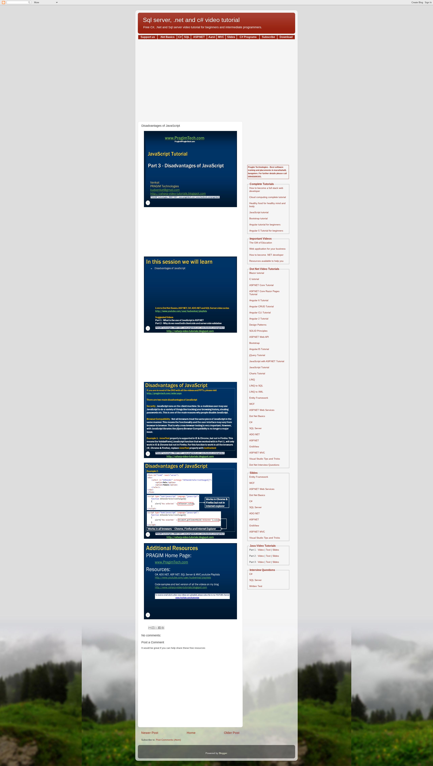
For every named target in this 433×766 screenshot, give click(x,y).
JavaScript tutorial (258, 212)
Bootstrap (254, 343)
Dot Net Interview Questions (264, 465)
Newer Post (149, 733)
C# (250, 422)
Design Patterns (257, 325)
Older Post (231, 733)
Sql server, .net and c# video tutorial (191, 19)
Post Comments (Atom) (168, 740)
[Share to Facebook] (159, 627)
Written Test (255, 586)
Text (268, 550)
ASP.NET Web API (259, 337)
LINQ (252, 379)
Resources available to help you (266, 261)
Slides (275, 550)
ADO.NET (254, 434)
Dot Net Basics (257, 416)
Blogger (223, 753)
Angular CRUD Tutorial (261, 306)
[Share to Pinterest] (162, 627)
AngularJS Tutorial (259, 349)
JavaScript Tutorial (259, 367)
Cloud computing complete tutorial (267, 197)
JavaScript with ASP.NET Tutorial (266, 361)
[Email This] (150, 627)
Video (261, 550)
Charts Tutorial (257, 373)
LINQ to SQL (256, 385)
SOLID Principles (258, 331)
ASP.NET (254, 440)
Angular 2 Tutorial (258, 318)
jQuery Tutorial (257, 355)
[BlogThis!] (153, 627)
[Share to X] (156, 627)
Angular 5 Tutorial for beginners (266, 230)
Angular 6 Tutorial (258, 300)
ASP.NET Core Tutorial (261, 285)
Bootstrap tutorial (258, 218)
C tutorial (254, 279)
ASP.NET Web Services (261, 410)
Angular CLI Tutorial (260, 312)
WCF (252, 404)
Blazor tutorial (256, 273)
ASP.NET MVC (257, 452)
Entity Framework (258, 398)
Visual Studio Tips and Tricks (264, 459)
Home (191, 733)
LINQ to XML (256, 392)
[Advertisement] (216, 79)
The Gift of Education (260, 242)
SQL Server (255, 428)
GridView (254, 446)
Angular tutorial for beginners (264, 224)
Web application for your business (267, 249)
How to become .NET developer (266, 255)
